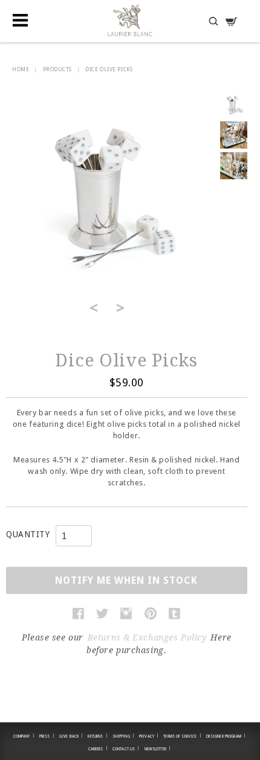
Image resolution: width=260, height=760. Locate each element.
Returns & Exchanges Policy (147, 637)
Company (23, 736)
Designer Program (225, 736)
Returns (97, 736)
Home (20, 69)
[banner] (130, 20)
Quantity (28, 534)
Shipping (123, 736)
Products (57, 69)
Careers (98, 749)
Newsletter (158, 749)
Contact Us (126, 749)
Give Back (71, 736)
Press (46, 736)
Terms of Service (182, 736)
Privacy (148, 736)
